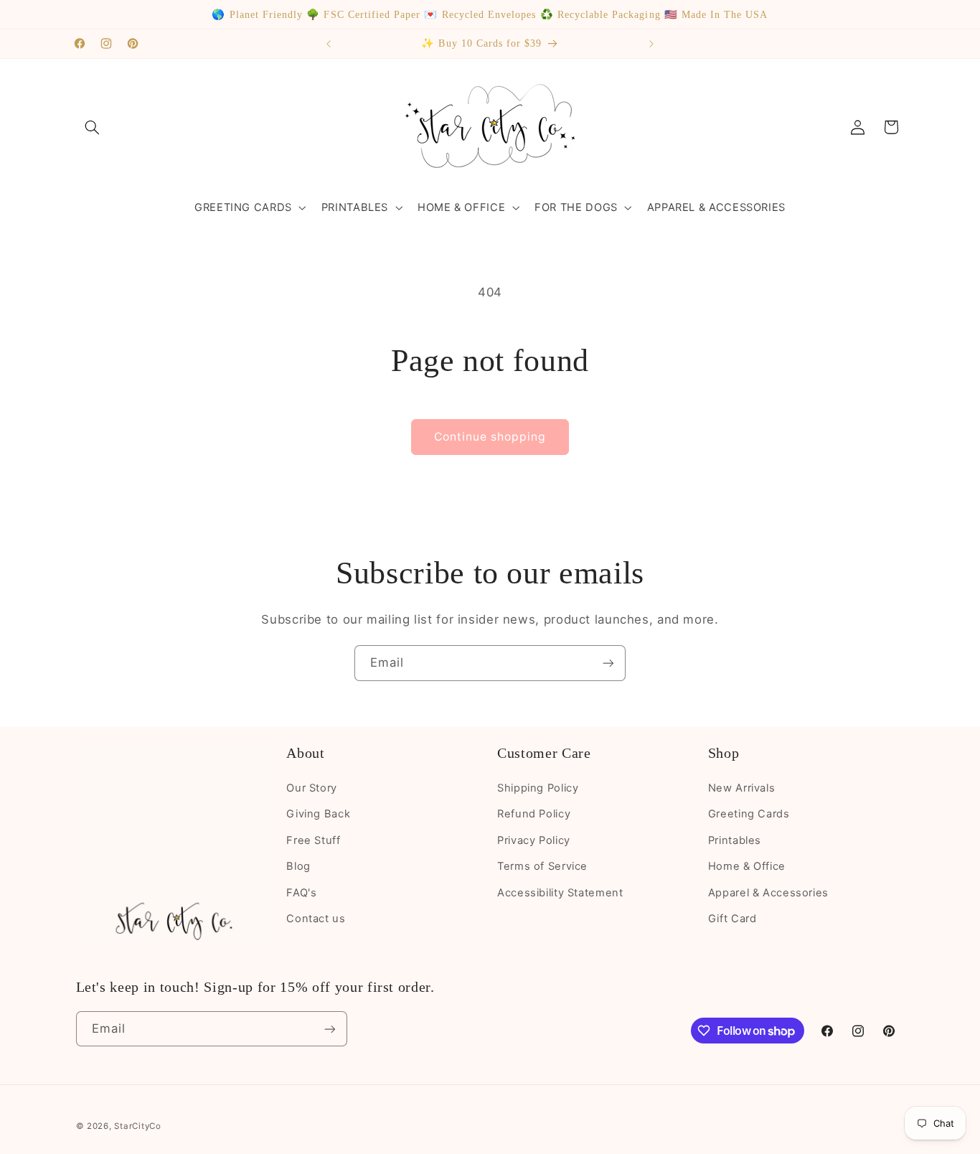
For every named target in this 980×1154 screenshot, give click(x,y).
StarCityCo (137, 1126)
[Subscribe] (608, 662)
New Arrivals (742, 788)
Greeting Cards (749, 813)
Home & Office (747, 866)
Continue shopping (490, 437)
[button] (92, 127)
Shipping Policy (537, 788)
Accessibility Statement (560, 892)
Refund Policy (533, 813)
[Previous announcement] (328, 43)
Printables (734, 840)
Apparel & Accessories (768, 892)
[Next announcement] (651, 43)
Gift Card (732, 918)
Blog (298, 866)
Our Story (311, 788)
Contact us (315, 918)
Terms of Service (542, 866)
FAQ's (301, 892)
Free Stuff (313, 840)
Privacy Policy (533, 840)
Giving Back (318, 813)
